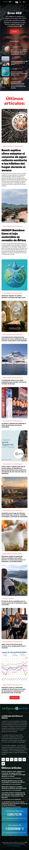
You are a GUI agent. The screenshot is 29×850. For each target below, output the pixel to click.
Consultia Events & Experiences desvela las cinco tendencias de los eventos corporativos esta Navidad (18, 85)
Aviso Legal (6, 845)
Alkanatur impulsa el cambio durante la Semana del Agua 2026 (19, 73)
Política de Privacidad (14, 845)
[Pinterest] (11, 759)
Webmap (17, 846)
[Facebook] (3, 759)
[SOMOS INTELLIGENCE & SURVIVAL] (14, 708)
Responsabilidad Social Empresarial (17, 47)
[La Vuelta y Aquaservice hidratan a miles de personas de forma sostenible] (14, 402)
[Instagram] (7, 759)
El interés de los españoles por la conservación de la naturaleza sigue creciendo (14, 602)
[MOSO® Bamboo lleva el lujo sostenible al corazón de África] (5, 61)
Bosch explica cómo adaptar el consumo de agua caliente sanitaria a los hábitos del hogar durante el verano (19, 52)
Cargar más (14, 697)
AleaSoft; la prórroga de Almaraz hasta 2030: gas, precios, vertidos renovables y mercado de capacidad (14, 514)
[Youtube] (3, 763)
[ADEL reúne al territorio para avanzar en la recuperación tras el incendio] (14, 623)
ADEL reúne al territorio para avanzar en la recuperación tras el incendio (14, 646)
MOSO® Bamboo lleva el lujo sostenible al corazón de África (19, 62)
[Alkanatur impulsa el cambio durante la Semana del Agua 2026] (5, 71)
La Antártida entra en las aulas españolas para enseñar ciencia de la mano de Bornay (14, 382)
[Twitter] (20, 759)
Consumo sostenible (8, 598)
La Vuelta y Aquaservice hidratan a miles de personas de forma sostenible (14, 425)
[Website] (24, 759)
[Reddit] (16, 759)
